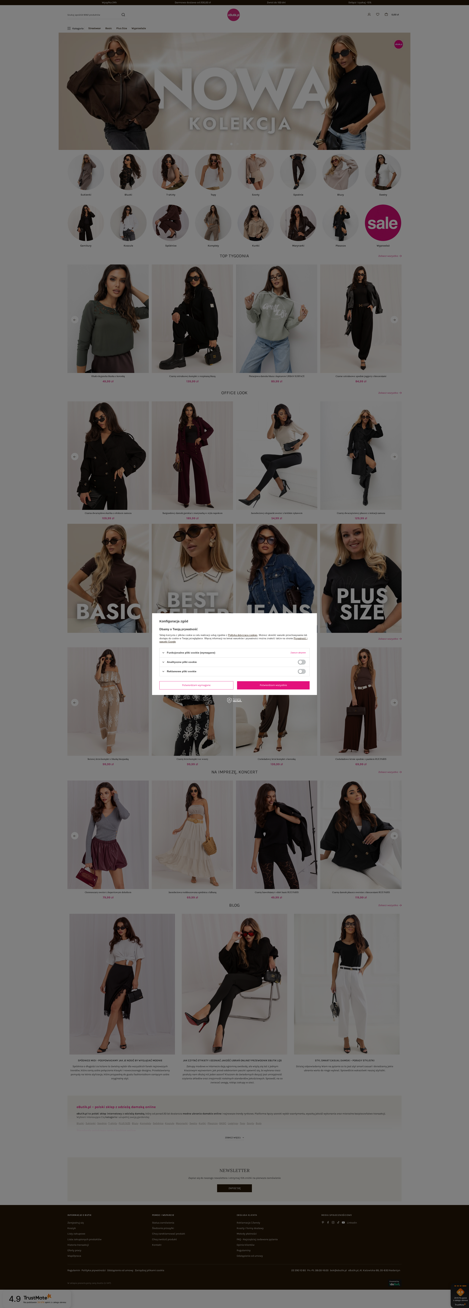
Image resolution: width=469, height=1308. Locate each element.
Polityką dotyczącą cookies (242, 635)
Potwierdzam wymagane (196, 685)
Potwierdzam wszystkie (273, 685)
